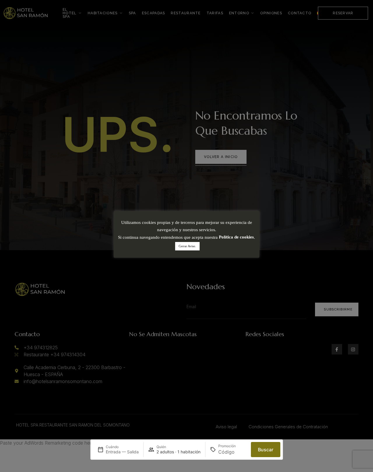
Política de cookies (236, 237)
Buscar (265, 449)
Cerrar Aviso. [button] (187, 246)
